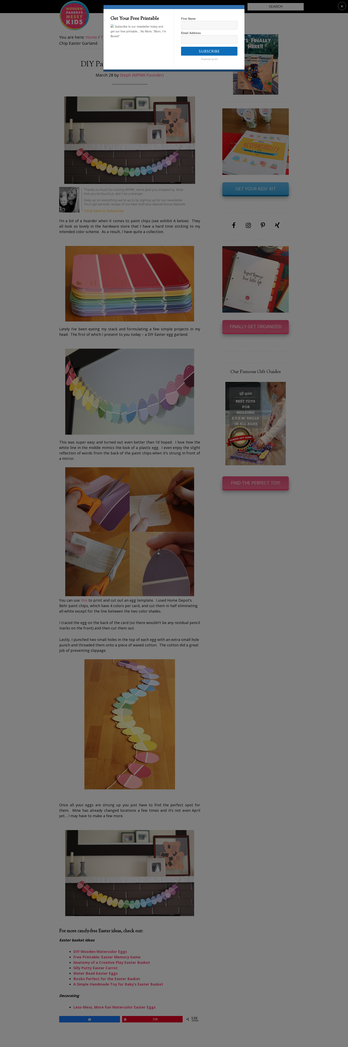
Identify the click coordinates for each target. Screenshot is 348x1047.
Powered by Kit (209, 59)
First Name (188, 19)
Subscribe (209, 51)
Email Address (191, 33)
